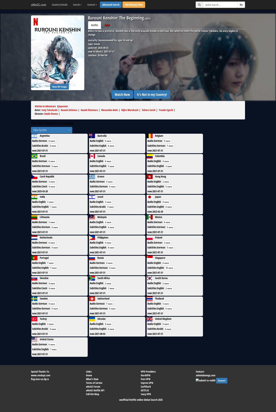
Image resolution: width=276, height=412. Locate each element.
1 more (53, 206)
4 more (166, 161)
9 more (166, 324)
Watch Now (122, 94)
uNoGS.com (38, 4)
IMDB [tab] (107, 25)
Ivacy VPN (146, 394)
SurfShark (146, 386)
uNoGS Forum (93, 386)
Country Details (59, 4)
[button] (51, 130)
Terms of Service (94, 383)
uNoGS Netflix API (95, 390)
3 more (169, 166)
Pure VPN (145, 379)
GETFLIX (145, 390)
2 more (166, 181)
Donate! (221, 380)
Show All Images (59, 86)
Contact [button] (91, 4)
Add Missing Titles (134, 4)
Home (89, 375)
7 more (170, 145)
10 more (169, 267)
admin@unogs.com (205, 375)
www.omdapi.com (40, 375)
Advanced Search (110, 4)
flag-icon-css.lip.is (40, 379)
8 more (111, 247)
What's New (92, 379)
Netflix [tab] (94, 25)
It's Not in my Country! (152, 94)
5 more (167, 141)
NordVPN (145, 375)
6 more (52, 141)
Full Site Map (92, 394)
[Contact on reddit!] (206, 380)
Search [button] (76, 4)
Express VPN (147, 383)
